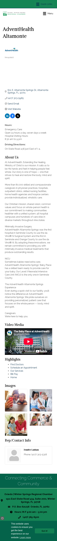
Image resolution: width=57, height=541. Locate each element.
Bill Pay (14, 374)
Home (13, 377)
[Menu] (44, 4)
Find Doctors (17, 364)
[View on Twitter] (17, 117)
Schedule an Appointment (23, 367)
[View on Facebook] (12, 117)
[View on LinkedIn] (7, 117)
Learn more (25, 537)
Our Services (16, 371)
